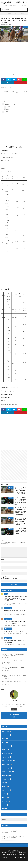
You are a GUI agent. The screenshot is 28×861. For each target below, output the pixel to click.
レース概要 (7, 106)
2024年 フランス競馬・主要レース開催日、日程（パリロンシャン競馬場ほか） (14, 622)
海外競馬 (10, 5)
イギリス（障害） (7, 768)
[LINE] (24, 79)
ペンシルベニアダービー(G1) (9, 104)
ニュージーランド (7, 746)
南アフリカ (6, 749)
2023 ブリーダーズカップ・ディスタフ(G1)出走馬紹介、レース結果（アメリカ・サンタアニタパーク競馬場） (20, 521)
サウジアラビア (7, 731)
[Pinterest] (20, 82)
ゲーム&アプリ (8, 608)
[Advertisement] (14, 59)
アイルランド (6, 801)
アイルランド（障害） (8, 771)
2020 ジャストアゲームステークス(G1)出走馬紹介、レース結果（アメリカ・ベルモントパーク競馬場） (20, 501)
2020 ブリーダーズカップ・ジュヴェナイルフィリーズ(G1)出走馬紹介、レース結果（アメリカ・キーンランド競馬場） (20, 490)
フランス (5, 786)
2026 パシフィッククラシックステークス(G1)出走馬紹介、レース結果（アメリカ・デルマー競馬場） (13, 655)
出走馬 (6, 109)
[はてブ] (14, 79)
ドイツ (5, 738)
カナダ (5, 742)
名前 (2, 559)
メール (3, 565)
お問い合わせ (22, 854)
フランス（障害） (7, 764)
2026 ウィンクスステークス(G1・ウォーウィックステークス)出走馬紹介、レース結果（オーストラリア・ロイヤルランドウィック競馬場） (14, 675)
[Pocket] (19, 79)
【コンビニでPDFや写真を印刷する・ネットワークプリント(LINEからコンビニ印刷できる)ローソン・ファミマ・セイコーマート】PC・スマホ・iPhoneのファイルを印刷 (15, 598)
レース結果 (6, 111)
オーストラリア (7, 790)
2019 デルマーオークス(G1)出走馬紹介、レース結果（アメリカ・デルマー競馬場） (20, 531)
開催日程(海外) (23, 5)
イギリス (5, 793)
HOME (3, 13)
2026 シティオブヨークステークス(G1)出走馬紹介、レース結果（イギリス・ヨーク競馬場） (13, 682)
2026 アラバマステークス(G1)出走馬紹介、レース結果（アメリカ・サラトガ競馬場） (13, 668)
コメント (3, 546)
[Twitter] (8, 79)
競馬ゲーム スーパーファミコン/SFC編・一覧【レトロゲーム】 (15, 611)
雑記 (7, 594)
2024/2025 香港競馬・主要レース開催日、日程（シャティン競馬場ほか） (15, 641)
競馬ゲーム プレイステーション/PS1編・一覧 (13, 631)
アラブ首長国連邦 (7, 753)
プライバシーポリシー (12, 854)
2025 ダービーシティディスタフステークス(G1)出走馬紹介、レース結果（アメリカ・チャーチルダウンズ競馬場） (20, 511)
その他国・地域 (7, 779)
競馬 (6, 5)
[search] (25, 9)
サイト (2, 570)
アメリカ (14, 13)
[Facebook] (3, 79)
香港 (5, 782)
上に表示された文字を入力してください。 (9, 578)
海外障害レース (16, 5)
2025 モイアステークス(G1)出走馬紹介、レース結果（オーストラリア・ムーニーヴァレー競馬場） (13, 830)
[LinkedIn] (7, 82)
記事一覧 (13, 709)
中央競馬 (5, 804)
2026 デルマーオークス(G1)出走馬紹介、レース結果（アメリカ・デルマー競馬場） (13, 661)
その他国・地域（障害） (8, 760)
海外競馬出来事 (7, 757)
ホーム (2, 5)
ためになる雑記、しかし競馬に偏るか (11, 2)
